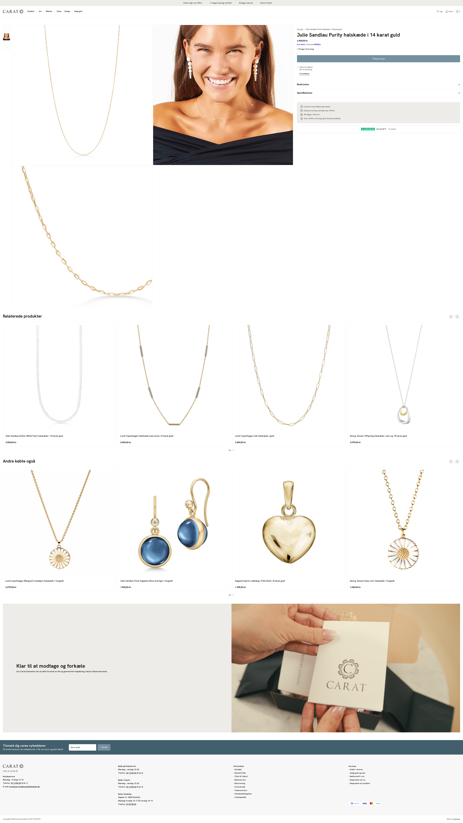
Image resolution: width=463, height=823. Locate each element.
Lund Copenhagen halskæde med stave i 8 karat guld (146, 435)
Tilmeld (104, 747)
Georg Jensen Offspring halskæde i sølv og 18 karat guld (378, 435)
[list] (152, 165)
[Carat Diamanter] (13, 11)
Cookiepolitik (240, 797)
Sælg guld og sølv (357, 773)
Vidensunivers (241, 790)
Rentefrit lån (240, 773)
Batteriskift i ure (357, 776)
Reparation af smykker (360, 783)
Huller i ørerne (356, 769)
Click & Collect (241, 776)
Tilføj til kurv (378, 58)
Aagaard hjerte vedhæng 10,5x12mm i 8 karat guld (260, 580)
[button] (31, 11)
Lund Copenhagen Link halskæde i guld (254, 435)
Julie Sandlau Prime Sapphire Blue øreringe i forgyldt (146, 580)
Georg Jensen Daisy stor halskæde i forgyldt (372, 580)
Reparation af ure (357, 780)
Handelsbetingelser (243, 793)
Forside (300, 29)
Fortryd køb (240, 787)
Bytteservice (240, 780)
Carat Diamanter (22, 819)
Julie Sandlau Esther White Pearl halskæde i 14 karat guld (34, 435)
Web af (453, 819)
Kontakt (238, 769)
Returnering (240, 783)
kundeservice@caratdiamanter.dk (24, 786)
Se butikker (305, 73)
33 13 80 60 (16, 783)
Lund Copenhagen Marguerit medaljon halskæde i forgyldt (34, 580)
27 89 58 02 (131, 804)
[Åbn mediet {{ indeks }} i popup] (82, 95)
